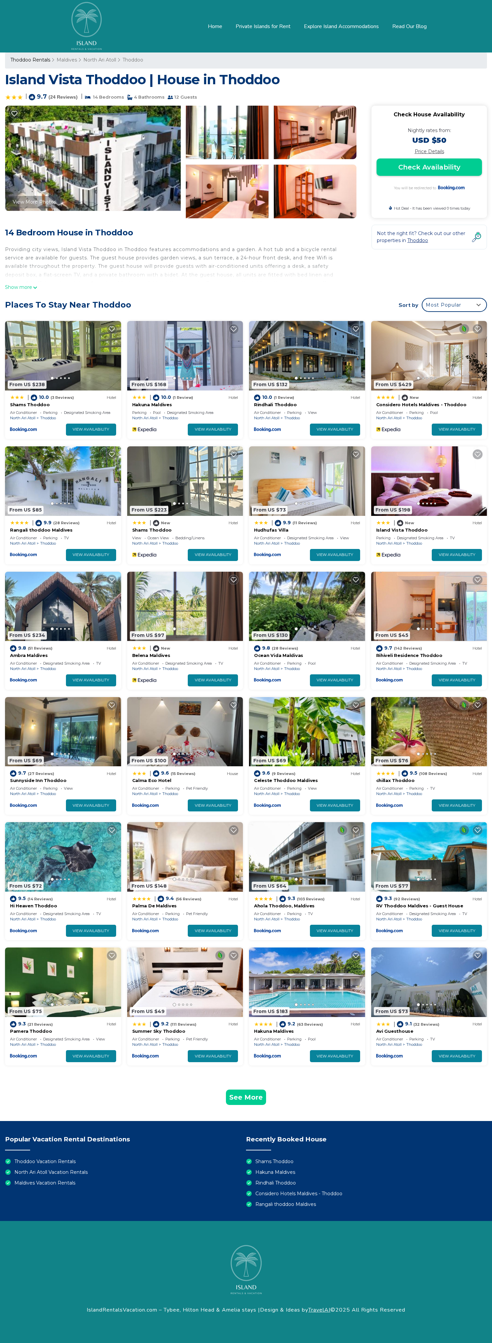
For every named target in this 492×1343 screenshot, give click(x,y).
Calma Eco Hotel (151, 780)
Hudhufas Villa (271, 530)
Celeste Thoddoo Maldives (286, 780)
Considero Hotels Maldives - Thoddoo (421, 404)
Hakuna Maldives (152, 404)
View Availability (91, 429)
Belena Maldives (151, 655)
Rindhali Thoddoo (275, 404)
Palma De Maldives (154, 905)
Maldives (67, 60)
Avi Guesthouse (394, 1031)
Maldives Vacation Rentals (44, 1183)
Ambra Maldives (29, 655)
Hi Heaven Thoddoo (33, 905)
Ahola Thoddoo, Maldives (284, 905)
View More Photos (34, 202)
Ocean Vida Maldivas (278, 655)
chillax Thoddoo (395, 780)
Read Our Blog (409, 26)
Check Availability (429, 167)
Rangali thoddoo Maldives (41, 530)
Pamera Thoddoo (31, 1031)
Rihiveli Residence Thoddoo (409, 655)
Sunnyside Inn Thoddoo (38, 780)
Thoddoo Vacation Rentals (45, 1161)
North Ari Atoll (99, 60)
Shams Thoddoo (30, 404)
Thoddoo (132, 60)
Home (215, 26)
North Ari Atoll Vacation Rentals (51, 1172)
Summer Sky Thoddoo (158, 1031)
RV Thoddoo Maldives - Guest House (419, 905)
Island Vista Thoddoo (402, 530)
